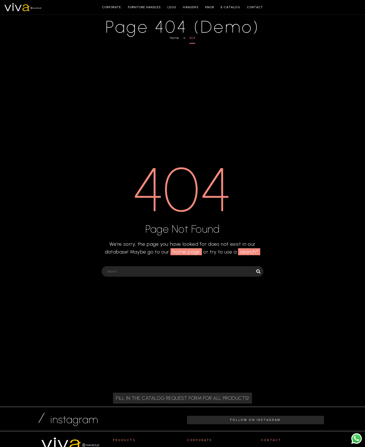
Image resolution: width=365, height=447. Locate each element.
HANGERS (191, 7)
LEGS (172, 7)
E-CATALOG (230, 7)
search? (249, 252)
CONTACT (255, 7)
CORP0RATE (111, 7)
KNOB (209, 7)
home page (186, 252)
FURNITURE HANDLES (144, 7)
